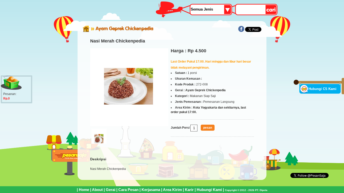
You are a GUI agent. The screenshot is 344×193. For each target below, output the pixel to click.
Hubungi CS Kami (322, 89)
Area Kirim (172, 189)
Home (84, 189)
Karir (189, 189)
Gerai (110, 189)
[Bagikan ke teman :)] (241, 31)
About (97, 189)
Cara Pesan (128, 189)
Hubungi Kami (209, 189)
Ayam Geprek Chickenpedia (124, 28)
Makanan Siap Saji (203, 96)
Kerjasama (151, 189)
